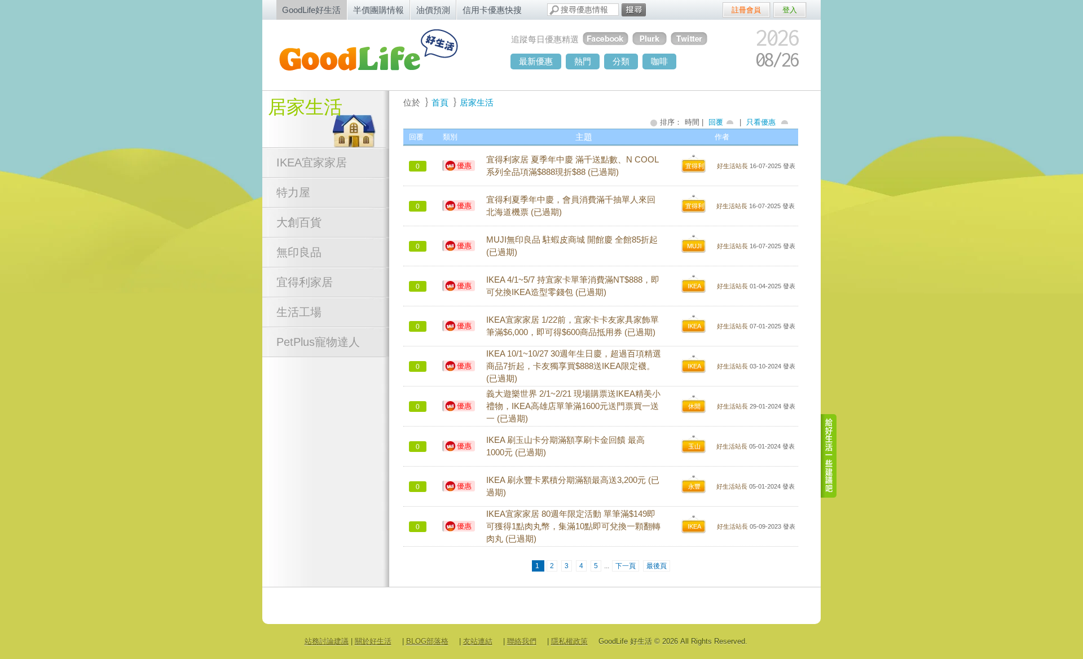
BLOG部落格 (427, 641)
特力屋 (293, 192)
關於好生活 (373, 641)
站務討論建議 (327, 641)
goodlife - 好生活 (381, 54)
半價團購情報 (378, 10)
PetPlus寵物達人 (318, 342)
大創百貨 (299, 222)
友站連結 (477, 641)
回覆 (715, 122)
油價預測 (433, 10)
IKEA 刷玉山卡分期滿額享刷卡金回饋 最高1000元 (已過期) (565, 446)
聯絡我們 (521, 641)
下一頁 (625, 566)
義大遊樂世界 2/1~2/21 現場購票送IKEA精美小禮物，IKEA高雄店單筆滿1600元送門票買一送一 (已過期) (573, 406)
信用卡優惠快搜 (492, 10)
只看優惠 (761, 122)
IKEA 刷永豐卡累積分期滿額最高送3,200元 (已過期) (572, 486)
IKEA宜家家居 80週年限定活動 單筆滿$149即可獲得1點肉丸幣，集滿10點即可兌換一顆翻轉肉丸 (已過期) (573, 526)
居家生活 (305, 106)
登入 (789, 10)
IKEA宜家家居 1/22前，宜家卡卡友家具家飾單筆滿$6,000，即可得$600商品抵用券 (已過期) (572, 326)
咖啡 (659, 61)
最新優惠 (536, 61)
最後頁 (656, 566)
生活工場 (299, 312)
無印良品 (299, 252)
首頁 (440, 102)
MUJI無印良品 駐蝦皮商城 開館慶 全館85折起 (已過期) (572, 246)
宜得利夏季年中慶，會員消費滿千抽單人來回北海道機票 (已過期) (570, 206)
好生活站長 (732, 165)
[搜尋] (634, 9)
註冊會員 (746, 10)
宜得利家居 (304, 282)
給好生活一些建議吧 (829, 456)
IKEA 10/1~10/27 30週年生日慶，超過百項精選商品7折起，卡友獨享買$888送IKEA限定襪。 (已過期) (573, 366)
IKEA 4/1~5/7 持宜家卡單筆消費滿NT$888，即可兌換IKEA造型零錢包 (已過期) (572, 286)
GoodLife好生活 (311, 10)
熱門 (582, 61)
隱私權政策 (569, 641)
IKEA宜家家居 (311, 162)
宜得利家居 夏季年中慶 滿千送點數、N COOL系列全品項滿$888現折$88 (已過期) (572, 166)
